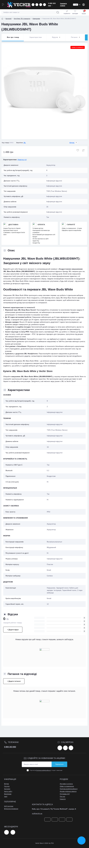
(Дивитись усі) (22, 159)
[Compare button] (83, 150)
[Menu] (3, 4)
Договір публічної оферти (68, 791)
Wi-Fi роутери (8, 806)
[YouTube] (71, 748)
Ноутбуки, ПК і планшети (22, 18)
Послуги (7, 786)
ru (79, 4)
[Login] (83, 4)
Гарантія (63, 799)
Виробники (7, 794)
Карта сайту (8, 791)
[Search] (58, 12)
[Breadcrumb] (2, 19)
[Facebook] (59, 748)
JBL (24, 142)
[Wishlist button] (77, 150)
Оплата (41, 224)
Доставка (13, 224)
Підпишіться (59, 764)
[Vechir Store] (19, 5)
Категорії (8, 18)
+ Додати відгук (13, 630)
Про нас (62, 796)
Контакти (7, 789)
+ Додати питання (14, 681)
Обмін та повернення (67, 786)
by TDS (51, 843)
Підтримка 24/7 (65, 794)
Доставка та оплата (66, 784)
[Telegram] (6, 832)
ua (76, 4)
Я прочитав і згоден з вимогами (46, 770)
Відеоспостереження (11, 809)
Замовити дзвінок (63, 4)
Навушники (36, 18)
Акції (5, 796)
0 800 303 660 (10, 747)
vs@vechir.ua (37, 813)
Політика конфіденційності (43, 770)
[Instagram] (65, 748)
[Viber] (13, 832)
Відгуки (6, 784)
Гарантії (71, 224)
